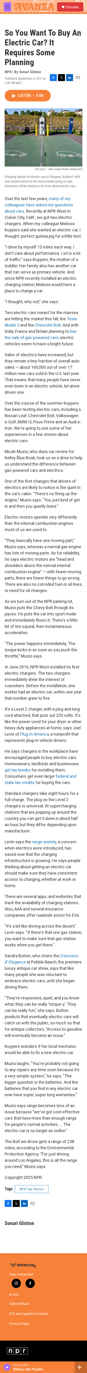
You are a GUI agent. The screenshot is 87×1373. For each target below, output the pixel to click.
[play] (7, 1367)
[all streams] (81, 1367)
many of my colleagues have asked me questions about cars (39, 205)
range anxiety (44, 841)
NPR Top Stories (32, 1189)
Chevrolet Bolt (48, 325)
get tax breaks (18, 770)
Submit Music (19, 1304)
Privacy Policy (19, 1324)
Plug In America (34, 734)
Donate (72, 7)
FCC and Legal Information (28, 1314)
